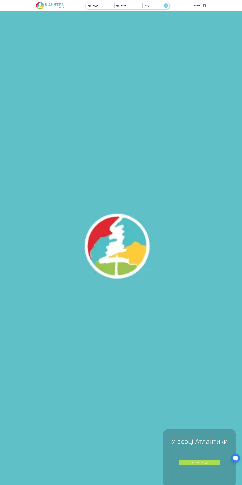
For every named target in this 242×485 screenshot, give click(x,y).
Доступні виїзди (199, 462)
